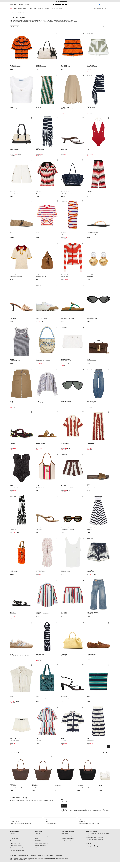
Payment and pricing (15, 843)
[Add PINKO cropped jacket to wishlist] (31, 665)
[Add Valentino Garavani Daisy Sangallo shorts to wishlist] (31, 707)
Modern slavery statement (41, 843)
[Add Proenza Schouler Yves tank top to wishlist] (108, 75)
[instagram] (87, 846)
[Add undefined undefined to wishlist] (29, 756)
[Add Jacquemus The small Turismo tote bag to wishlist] (82, 622)
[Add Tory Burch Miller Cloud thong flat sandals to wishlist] (82, 285)
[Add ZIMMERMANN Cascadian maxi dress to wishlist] (57, 538)
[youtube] (97, 846)
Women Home (13, 12)
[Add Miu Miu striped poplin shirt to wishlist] (57, 369)
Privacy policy (13, 855)
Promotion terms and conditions (17, 847)
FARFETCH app (39, 840)
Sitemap (37, 847)
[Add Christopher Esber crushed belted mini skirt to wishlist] (82, 327)
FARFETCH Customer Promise (17, 850)
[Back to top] (108, 746)
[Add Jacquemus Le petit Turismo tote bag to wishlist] (57, 33)
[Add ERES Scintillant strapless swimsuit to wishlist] (31, 454)
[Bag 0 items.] (108, 4)
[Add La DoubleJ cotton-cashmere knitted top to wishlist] (31, 243)
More (75, 21)
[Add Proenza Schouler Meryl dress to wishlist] (57, 622)
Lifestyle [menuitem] (53, 8)
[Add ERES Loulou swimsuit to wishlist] (108, 117)
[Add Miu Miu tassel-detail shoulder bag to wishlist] (57, 243)
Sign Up (64, 805)
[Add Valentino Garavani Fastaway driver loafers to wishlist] (108, 622)
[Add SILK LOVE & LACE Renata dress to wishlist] (108, 496)
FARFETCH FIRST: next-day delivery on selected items (97, 834)
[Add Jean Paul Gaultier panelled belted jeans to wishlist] (108, 369)
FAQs (46, 821)
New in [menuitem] (15, 8)
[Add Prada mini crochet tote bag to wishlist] (31, 538)
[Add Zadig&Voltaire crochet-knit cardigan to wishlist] (82, 412)
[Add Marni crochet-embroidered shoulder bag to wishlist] (57, 327)
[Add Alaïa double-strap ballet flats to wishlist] (31, 201)
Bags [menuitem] (35, 8)
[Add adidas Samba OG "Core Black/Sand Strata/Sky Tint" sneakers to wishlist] (31, 622)
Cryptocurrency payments (16, 845)
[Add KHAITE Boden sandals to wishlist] (31, 580)
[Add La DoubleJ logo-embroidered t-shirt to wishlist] (57, 160)
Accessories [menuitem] (40, 8)
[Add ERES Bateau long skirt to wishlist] (108, 707)
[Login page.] (102, 4)
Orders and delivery (14, 838)
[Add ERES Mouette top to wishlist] (82, 707)
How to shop (15, 821)
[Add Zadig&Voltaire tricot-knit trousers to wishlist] (108, 412)
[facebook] (94, 846)
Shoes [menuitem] (30, 8)
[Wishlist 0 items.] (105, 4)
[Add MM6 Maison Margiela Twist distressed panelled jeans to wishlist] (108, 580)
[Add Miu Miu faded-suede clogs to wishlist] (108, 454)
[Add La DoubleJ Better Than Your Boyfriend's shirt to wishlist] (57, 580)
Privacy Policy (66, 810)
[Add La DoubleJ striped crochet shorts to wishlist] (82, 33)
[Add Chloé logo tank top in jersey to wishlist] (82, 538)
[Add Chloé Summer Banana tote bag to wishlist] (57, 665)
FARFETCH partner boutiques (42, 836)
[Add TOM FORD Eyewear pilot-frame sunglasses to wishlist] (82, 369)
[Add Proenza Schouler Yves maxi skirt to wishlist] (57, 117)
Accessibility (33, 855)
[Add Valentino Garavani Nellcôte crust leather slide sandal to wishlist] (57, 412)
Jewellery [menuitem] (47, 8)
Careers (37, 838)
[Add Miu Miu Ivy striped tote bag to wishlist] (57, 454)
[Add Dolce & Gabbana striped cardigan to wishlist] (82, 243)
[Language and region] (99, 4)
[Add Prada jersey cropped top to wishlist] (31, 75)
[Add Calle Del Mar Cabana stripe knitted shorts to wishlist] (82, 454)
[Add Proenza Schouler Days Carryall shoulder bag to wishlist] (82, 160)
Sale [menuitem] (11, 8)
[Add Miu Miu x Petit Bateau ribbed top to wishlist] (31, 327)
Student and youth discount (67, 840)
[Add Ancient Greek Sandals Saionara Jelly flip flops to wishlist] (108, 201)
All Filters (13, 26)
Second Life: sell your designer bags (94, 837)
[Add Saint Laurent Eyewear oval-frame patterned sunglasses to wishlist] (82, 496)
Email (62, 799)
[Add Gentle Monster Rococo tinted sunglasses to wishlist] (108, 285)
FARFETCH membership (66, 836)
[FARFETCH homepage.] (60, 4)
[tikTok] (91, 846)
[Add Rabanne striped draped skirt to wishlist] (82, 201)
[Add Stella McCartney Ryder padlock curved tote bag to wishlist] (31, 117)
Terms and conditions (23, 855)
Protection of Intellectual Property (45, 855)
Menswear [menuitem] (20, 4)
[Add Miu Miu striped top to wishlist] (108, 665)
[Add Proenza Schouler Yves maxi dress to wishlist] (31, 496)
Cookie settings (58, 855)
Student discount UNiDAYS (67, 838)
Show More (106, 752)
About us (37, 833)
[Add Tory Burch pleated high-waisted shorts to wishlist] (31, 160)
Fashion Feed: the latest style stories (94, 839)
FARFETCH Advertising (40, 845)
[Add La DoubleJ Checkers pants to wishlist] (108, 160)
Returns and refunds (15, 840)
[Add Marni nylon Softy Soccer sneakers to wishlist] (57, 285)
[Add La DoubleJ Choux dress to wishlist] (57, 707)
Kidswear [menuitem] (27, 4)
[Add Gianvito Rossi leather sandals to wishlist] (57, 496)
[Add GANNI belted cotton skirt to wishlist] (31, 369)
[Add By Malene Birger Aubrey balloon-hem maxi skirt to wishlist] (82, 75)
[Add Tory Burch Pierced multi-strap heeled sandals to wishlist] (82, 665)
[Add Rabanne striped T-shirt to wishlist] (57, 201)
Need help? (82, 821)
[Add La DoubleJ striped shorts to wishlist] (82, 580)
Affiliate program (65, 833)
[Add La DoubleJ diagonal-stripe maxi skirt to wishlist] (57, 75)
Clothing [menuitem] (25, 8)
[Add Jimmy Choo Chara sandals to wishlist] (31, 285)
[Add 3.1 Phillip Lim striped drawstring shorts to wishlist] (108, 33)
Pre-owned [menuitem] (59, 8)
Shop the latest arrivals (62, 1)
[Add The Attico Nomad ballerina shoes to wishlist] (31, 412)
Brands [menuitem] (20, 8)
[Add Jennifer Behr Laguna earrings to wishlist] (108, 243)
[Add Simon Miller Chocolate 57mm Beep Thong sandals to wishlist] (82, 117)
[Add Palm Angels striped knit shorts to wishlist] (108, 538)
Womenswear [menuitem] (13, 4)
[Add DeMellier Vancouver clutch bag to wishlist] (108, 327)
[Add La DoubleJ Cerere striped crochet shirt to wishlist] (31, 33)
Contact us (12, 833)
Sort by (105, 26)
